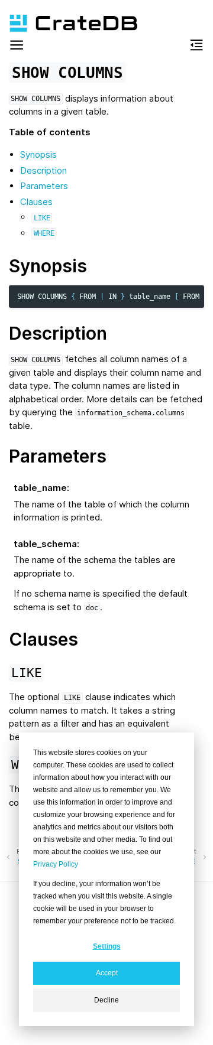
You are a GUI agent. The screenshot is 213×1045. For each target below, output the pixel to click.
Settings (107, 946)
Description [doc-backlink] (58, 333)
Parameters (44, 185)
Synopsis (38, 154)
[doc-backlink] (26, 671)
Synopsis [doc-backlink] (48, 265)
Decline (106, 1000)
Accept (107, 973)
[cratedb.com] (68, 23)
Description (43, 170)
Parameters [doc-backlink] (57, 456)
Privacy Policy (55, 864)
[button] (16, 47)
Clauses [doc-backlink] (43, 639)
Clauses (36, 201)
